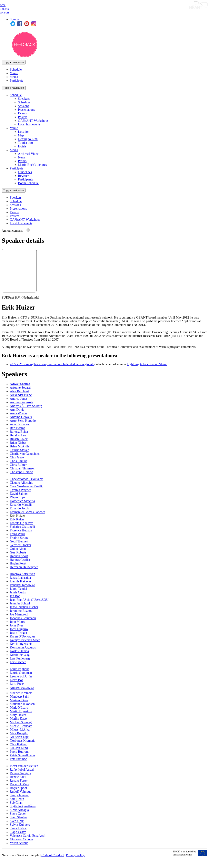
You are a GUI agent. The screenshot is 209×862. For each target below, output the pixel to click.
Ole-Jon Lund (19, 748)
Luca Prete (17, 683)
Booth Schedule (28, 183)
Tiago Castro (18, 832)
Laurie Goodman (21, 672)
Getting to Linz (28, 139)
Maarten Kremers (21, 693)
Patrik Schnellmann (22, 755)
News (22, 157)
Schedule (16, 69)
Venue (14, 73)
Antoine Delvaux (21, 417)
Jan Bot (15, 596)
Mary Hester (18, 715)
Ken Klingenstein (21, 643)
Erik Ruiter (17, 519)
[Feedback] (24, 56)
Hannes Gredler (20, 559)
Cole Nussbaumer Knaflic (26, 486)
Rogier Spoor (18, 788)
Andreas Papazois (21, 402)
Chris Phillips (18, 461)
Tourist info (25, 142)
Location (23, 131)
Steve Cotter (18, 813)
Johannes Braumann (23, 618)
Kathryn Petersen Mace (25, 640)
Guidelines (25, 172)
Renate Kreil (18, 777)
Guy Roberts (18, 552)
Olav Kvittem (18, 744)
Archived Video (28, 153)
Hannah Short (19, 556)
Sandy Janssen (19, 795)
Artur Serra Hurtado (23, 420)
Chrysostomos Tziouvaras (26, 479)
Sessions (23, 106)
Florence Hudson (21, 530)
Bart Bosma (17, 428)
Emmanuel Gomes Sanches (27, 512)
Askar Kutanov (20, 424)
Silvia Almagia (19, 810)
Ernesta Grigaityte (21, 523)
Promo (22, 161)
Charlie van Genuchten (25, 453)
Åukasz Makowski (22, 688)
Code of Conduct (52, 855)
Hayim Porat (18, 563)
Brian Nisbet (18, 442)
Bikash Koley (19, 439)
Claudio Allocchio (21, 482)
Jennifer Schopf (20, 603)
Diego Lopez (18, 497)
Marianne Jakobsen (22, 704)
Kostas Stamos (19, 651)
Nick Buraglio (19, 733)
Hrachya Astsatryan (22, 574)
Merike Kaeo (18, 718)
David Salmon (19, 493)
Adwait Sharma (20, 384)
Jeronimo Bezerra (21, 610)
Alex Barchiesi (19, 391)
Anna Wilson (18, 413)
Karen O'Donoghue (22, 636)
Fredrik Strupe (19, 537)
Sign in (14, 19)
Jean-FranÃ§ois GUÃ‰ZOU (29, 599)
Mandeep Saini (19, 696)
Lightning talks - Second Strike (147, 364)
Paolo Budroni (19, 751)
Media (14, 77)
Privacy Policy (75, 855)
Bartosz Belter (19, 431)
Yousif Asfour (19, 843)
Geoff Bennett (19, 541)
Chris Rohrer (18, 464)
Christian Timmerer (22, 468)
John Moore (17, 621)
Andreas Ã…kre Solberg (26, 406)
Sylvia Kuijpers (20, 824)
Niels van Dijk (19, 737)
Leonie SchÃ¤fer (21, 676)
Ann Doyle (17, 409)
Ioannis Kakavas (20, 581)
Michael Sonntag (21, 722)
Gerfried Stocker (20, 545)
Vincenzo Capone (21, 839)
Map (21, 135)
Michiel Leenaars (21, 726)
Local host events (29, 124)
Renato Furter (19, 780)
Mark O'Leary (19, 707)
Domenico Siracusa (22, 501)
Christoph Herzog (21, 472)
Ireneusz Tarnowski (22, 585)
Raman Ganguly (20, 773)
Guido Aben (18, 548)
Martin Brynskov (21, 711)
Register (23, 175)
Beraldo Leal (18, 435)
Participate (16, 80)
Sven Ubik (17, 821)
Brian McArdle (19, 446)
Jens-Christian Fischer (24, 607)
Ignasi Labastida (20, 577)
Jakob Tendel (18, 588)
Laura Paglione (19, 669)
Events (22, 113)
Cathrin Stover (19, 450)
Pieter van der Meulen (24, 766)
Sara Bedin (17, 799)
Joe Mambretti (19, 614)
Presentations (26, 109)
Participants (25, 179)
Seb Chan (16, 802)
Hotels (22, 146)
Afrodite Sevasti (20, 387)
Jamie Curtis (18, 592)
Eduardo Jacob (19, 508)
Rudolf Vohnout (20, 791)
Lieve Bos (16, 680)
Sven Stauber (18, 817)
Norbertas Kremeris (22, 740)
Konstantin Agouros (23, 647)
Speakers (24, 98)
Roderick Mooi (19, 784)
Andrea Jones (18, 398)
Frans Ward (17, 534)
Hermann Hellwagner (24, 567)
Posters (22, 117)
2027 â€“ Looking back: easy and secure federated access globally (52, 364)
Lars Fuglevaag (20, 658)
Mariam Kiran (19, 700)
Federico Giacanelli (22, 526)
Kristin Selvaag (20, 654)
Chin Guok (17, 457)
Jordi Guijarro (19, 629)
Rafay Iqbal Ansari (22, 769)
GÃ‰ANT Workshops (33, 120)
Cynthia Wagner (20, 490)
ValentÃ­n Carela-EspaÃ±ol (27, 835)
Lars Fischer (18, 662)
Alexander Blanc (21, 395)
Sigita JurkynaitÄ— (23, 806)
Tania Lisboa (18, 828)
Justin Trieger (18, 632)
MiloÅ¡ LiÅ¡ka (20, 729)
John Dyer (16, 625)
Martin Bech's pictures (32, 164)
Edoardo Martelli (21, 504)
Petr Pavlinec (18, 759)
